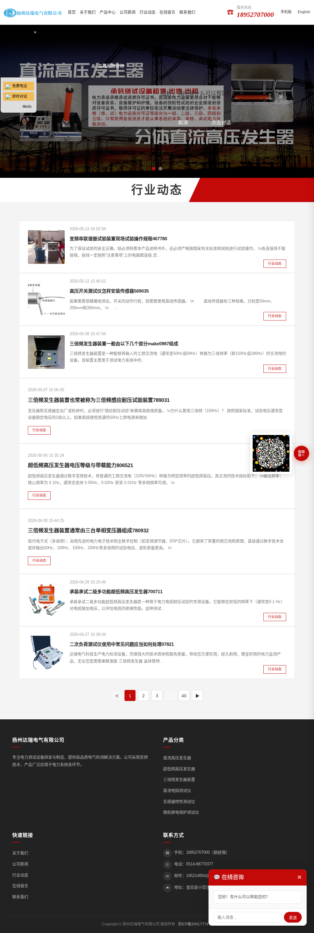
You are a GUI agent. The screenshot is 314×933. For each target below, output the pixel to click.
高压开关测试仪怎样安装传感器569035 (109, 291)
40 (184, 695)
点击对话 (221, 122)
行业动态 (147, 12)
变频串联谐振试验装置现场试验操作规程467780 (118, 238)
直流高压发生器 (177, 757)
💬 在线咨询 (228, 877)
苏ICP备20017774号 (195, 924)
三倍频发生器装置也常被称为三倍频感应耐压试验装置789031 (99, 400)
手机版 (286, 12)
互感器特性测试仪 (179, 801)
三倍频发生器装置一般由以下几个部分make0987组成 (124, 343)
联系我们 (187, 12)
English (304, 12)
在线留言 (167, 12)
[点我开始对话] (18, 54)
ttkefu (27, 106)
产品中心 (108, 12)
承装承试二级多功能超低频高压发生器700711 (116, 591)
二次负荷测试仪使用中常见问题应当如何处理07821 (122, 644)
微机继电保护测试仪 (181, 812)
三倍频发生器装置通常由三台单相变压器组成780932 (88, 531)
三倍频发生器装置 (179, 779)
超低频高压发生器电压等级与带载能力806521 (80, 465)
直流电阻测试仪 (177, 790)
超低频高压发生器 (179, 768)
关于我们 (88, 12)
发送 (293, 917)
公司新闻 (128, 12)
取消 (183, 122)
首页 (72, 12)
